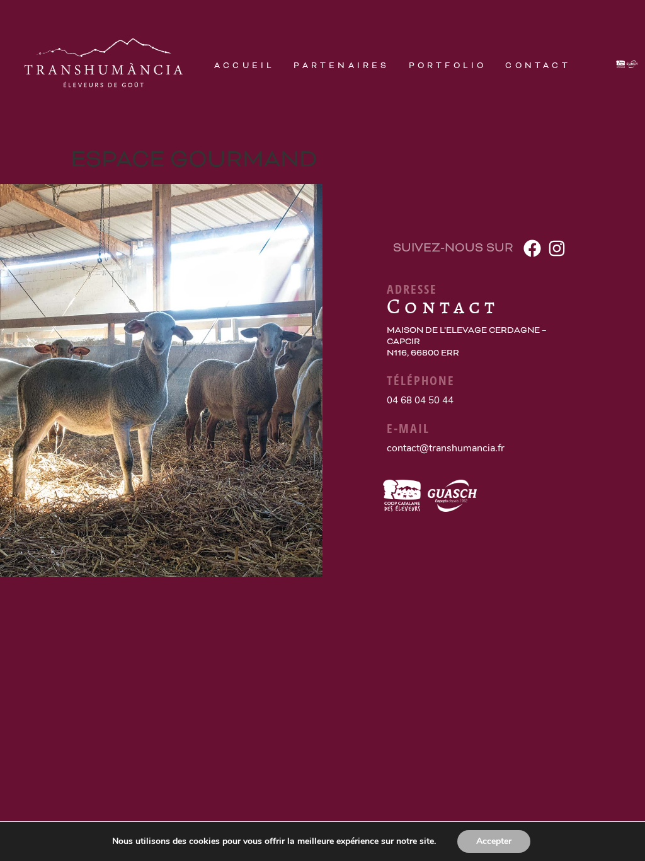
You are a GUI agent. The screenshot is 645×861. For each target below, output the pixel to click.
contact (537, 66)
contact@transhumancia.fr (446, 448)
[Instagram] (557, 248)
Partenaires (341, 66)
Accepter (493, 841)
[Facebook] (532, 248)
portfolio (448, 66)
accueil (244, 66)
